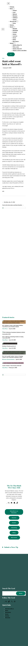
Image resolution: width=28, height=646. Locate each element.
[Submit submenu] (14, 43)
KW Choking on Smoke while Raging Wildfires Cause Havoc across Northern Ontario (12, 326)
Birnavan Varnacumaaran (8, 359)
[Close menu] (8, 3)
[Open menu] (3, 29)
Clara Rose (5, 328)
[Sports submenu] (14, 27)
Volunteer (14, 517)
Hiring (14, 532)
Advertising (14, 527)
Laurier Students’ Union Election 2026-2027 (12, 365)
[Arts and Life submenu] (17, 21)
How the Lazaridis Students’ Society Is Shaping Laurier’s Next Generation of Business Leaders (12, 357)
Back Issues (14, 537)
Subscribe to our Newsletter (14, 511)
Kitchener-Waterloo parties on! (9, 346)
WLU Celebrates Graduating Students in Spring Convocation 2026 (12, 337)
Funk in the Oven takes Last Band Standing (12, 205)
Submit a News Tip (11, 547)
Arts (3, 58)
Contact (14, 522)
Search (20, 593)
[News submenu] (13, 8)
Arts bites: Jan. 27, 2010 (9, 202)
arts (3, 191)
